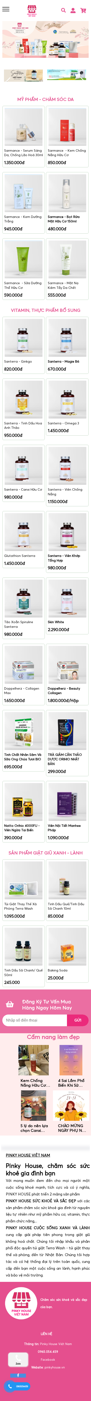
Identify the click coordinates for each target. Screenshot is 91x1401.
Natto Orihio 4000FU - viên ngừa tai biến (22, 828)
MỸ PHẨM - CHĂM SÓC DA (45, 99)
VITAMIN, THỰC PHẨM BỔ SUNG (45, 310)
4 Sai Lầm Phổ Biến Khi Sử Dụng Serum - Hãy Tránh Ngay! (71, 1083)
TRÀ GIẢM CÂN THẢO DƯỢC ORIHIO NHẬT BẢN (65, 759)
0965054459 (22, 1386)
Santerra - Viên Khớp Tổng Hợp (64, 558)
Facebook (48, 1359)
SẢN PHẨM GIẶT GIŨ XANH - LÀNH (46, 853)
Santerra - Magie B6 (64, 361)
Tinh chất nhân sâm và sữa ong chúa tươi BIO (22, 757)
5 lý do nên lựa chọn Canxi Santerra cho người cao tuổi (34, 1128)
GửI (77, 1020)
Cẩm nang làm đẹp (53, 1036)
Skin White (56, 622)
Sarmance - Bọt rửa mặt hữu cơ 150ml (64, 219)
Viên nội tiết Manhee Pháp (64, 828)
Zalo (18, 1363)
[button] (83, 82)
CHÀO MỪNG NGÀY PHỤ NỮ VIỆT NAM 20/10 (71, 1128)
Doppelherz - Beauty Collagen (64, 690)
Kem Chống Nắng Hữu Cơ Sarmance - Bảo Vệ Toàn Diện (33, 1083)
